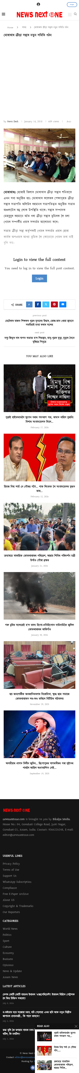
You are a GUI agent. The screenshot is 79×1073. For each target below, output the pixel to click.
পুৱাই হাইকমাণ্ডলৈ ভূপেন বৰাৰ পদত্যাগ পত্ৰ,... (65, 1035)
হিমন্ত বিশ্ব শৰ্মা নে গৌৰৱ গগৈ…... (65, 1049)
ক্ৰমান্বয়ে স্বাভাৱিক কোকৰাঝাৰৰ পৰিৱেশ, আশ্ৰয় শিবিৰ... (63, 1065)
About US (9, 900)
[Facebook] (32, 1067)
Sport (6, 940)
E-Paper (72, 4)
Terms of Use (11, 869)
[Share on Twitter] (45, 304)
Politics (7, 934)
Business (8, 959)
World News (10, 928)
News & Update (12, 971)
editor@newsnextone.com (27, 1057)
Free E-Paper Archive (15, 893)
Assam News (10, 977)
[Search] (75, 15)
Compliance (10, 887)
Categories (10, 920)
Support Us (9, 875)
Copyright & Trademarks (18, 906)
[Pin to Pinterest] (54, 304)
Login (39, 278)
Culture (7, 946)
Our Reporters (11, 912)
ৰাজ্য (24, 27)
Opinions (8, 965)
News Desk (12, 121)
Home (10, 27)
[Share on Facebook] (38, 304)
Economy (8, 952)
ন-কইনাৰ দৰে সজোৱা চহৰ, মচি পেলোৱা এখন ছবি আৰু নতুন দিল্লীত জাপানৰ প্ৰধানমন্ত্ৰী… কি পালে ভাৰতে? (37, 1014)
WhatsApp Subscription (17, 881)
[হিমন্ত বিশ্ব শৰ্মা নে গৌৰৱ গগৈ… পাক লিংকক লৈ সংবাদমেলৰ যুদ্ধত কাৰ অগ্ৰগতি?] (39, 457)
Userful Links (12, 855)
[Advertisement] (39, 78)
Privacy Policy (11, 863)
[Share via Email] (62, 304)
